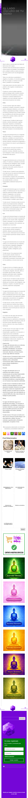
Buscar (23, 529)
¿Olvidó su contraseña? (9, 756)
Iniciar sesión (14, 760)
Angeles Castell (12, 792)
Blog (4, 9)
